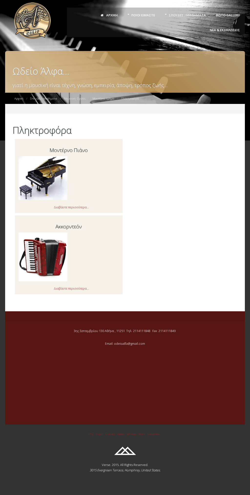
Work (141, 434)
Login (99, 434)
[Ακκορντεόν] (43, 280)
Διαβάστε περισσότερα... (71, 207)
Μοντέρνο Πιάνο (69, 150)
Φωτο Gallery (228, 15)
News (120, 434)
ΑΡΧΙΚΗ (111, 15)
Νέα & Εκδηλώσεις (225, 30)
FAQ (91, 434)
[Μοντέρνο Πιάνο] (43, 199)
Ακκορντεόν (68, 226)
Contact (110, 434)
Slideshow (153, 434)
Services (131, 434)
